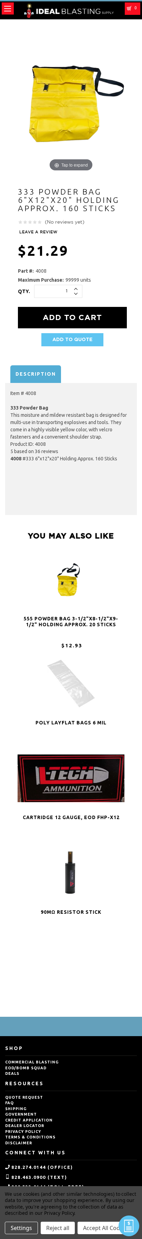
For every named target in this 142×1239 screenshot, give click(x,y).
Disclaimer (18, 1143)
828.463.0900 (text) (39, 1177)
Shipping (16, 1109)
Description (36, 374)
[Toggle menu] (8, 8)
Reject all (57, 1228)
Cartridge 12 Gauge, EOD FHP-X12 (71, 817)
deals (12, 1073)
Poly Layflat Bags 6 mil (71, 722)
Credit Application (29, 1120)
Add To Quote (72, 339)
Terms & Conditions (30, 1137)
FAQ (9, 1103)
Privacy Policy (23, 1131)
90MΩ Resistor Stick (71, 912)
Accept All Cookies (106, 1228)
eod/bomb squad (26, 1068)
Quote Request (24, 1097)
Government (21, 1114)
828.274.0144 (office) (42, 1167)
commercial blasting (32, 1062)
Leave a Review (38, 232)
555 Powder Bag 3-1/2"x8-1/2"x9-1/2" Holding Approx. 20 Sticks (71, 621)
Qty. (24, 291)
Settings (21, 1228)
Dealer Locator (24, 1126)
